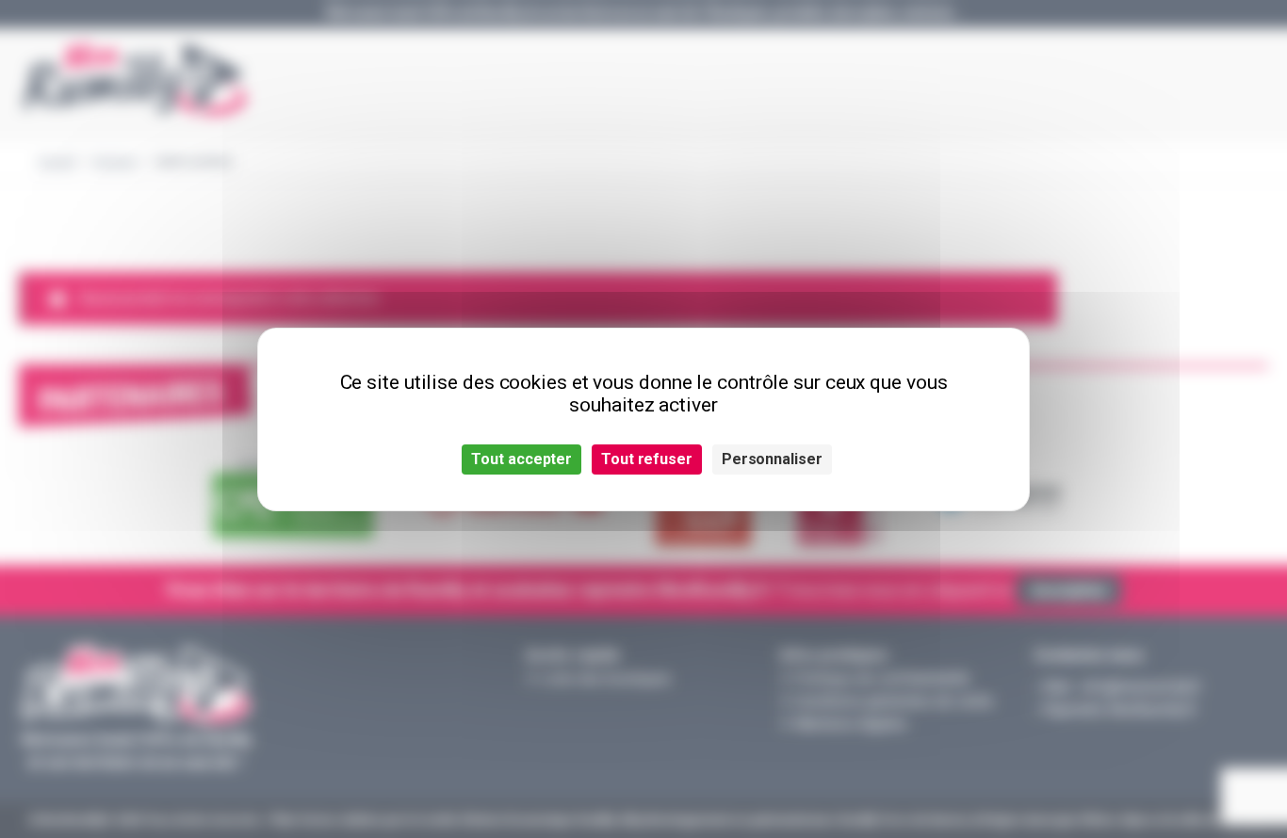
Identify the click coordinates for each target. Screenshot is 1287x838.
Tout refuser (646, 459)
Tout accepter (521, 459)
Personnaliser (772, 459)
